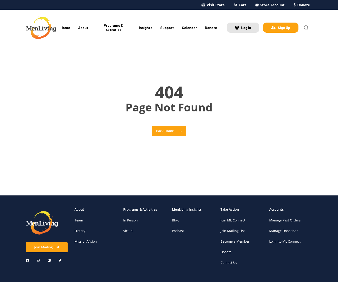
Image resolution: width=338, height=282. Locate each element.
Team (78, 220)
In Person (130, 220)
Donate (226, 252)
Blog (175, 220)
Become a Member (235, 241)
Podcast (178, 231)
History (79, 231)
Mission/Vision (85, 241)
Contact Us (229, 262)
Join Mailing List (233, 231)
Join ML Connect (233, 220)
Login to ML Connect (285, 241)
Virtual (128, 231)
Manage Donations (283, 231)
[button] (47, 247)
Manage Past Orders (285, 220)
